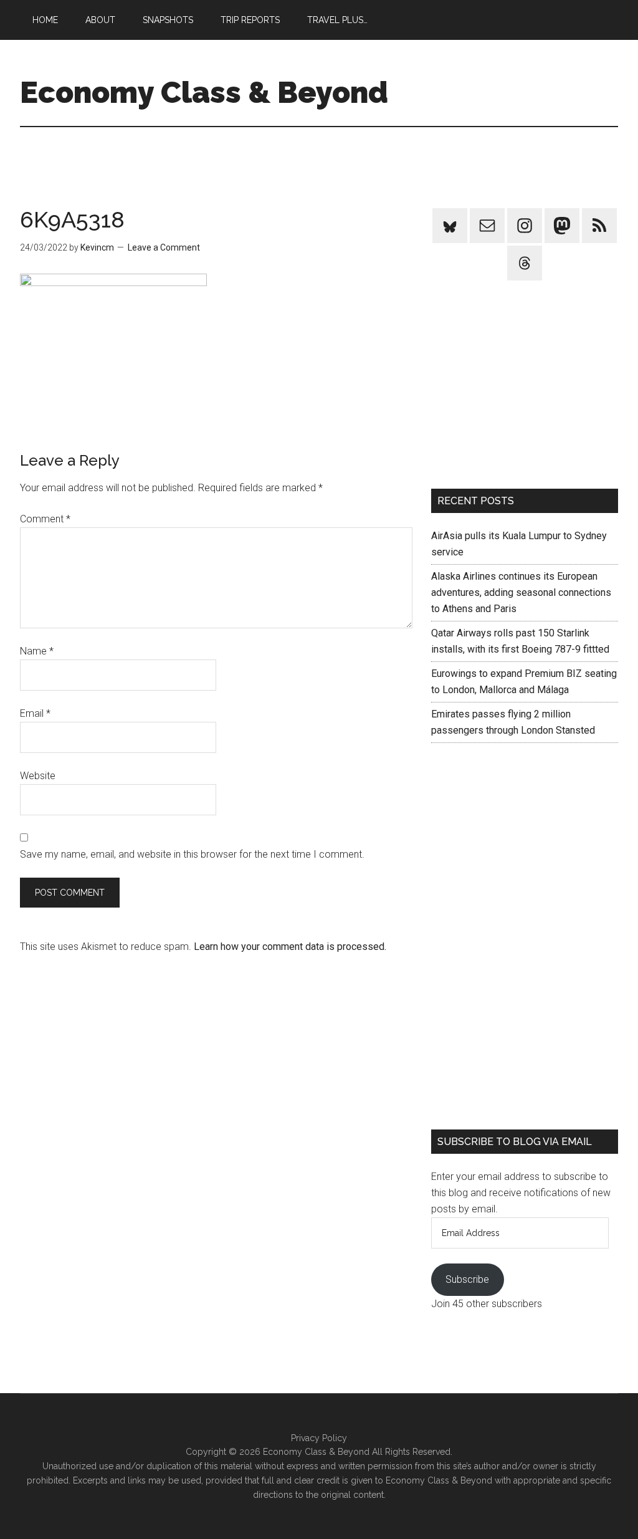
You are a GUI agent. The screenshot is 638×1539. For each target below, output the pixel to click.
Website (37, 776)
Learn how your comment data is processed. (290, 946)
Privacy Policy (319, 1438)
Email (35, 713)
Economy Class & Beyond (204, 92)
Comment (45, 519)
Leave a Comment (164, 247)
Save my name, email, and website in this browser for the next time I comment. (192, 854)
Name (37, 651)
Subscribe (467, 1279)
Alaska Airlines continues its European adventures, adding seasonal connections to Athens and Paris (521, 592)
